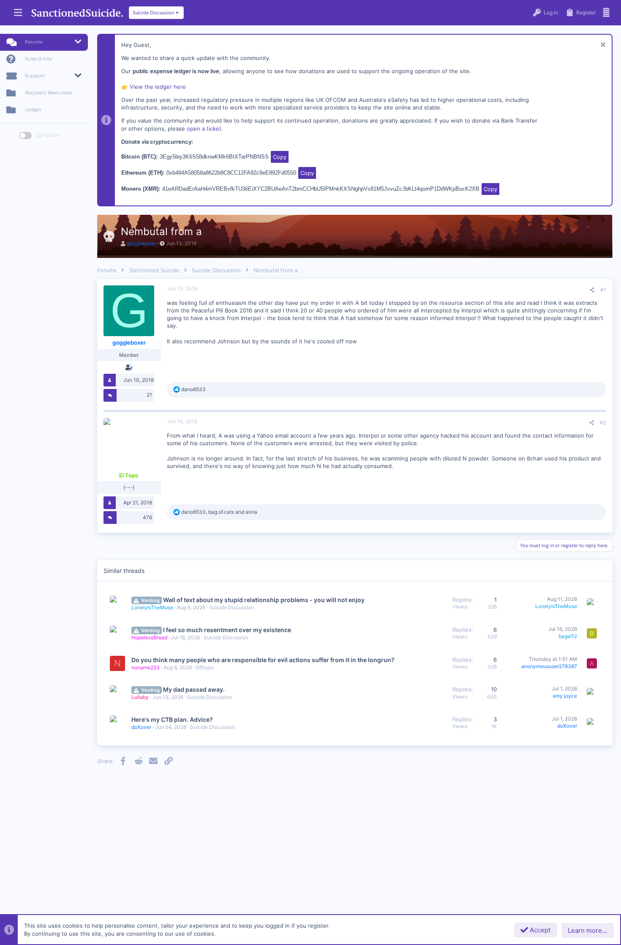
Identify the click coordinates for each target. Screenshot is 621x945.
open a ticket (204, 128)
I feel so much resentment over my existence (227, 629)
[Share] (592, 290)
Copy (279, 156)
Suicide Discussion (231, 607)
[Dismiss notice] (601, 45)
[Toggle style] (25, 135)
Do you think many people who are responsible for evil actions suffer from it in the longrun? (263, 659)
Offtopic (205, 667)
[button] (17, 12)
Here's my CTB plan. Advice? (172, 719)
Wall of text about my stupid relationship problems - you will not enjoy (264, 599)
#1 (603, 290)
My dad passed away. (194, 689)
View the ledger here (158, 86)
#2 (603, 422)
